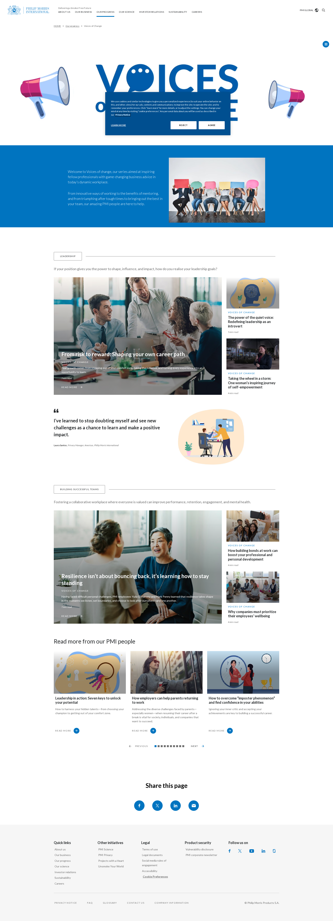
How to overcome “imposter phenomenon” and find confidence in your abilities (242, 700)
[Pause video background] (326, 44)
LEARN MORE (118, 125)
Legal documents (152, 855)
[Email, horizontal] (193, 805)
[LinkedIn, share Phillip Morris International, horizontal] (175, 805)
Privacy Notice (122, 114)
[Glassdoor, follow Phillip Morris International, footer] (274, 851)
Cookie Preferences (155, 876)
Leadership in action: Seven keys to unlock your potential (88, 700)
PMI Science (105, 849)
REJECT (183, 125)
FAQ (90, 902)
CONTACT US (136, 902)
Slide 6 (171, 746)
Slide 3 (162, 746)
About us (60, 849)
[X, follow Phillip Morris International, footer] (240, 851)
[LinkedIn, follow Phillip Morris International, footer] (263, 851)
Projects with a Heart (111, 860)
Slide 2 (159, 746)
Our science (62, 866)
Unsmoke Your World (111, 866)
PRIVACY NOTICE (66, 902)
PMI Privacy (105, 855)
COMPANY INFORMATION (172, 902)
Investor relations (65, 872)
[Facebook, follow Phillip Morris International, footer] (229, 851)
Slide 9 (180, 746)
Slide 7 (174, 746)
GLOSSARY (110, 902)
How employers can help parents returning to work (165, 700)
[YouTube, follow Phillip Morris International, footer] (251, 851)
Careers (59, 883)
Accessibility (149, 871)
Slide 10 (183, 746)
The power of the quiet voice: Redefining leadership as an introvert (251, 321)
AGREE (211, 125)
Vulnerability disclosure (200, 849)
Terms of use (150, 849)
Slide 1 (155, 746)
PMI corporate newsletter (201, 855)
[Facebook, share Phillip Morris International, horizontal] (139, 805)
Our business (63, 855)
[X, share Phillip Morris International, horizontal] (157, 805)
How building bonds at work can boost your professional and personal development (253, 554)
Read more (63, 730)
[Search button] (323, 10)
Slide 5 (168, 746)
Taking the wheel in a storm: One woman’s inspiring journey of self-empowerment (252, 382)
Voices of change (75, 362)
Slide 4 (165, 746)
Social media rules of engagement (154, 863)
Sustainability (63, 877)
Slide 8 (177, 746)
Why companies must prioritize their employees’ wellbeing (252, 614)
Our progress (63, 860)
